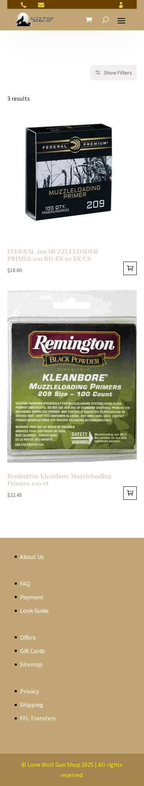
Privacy (29, 691)
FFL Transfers (38, 718)
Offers (28, 637)
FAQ (25, 583)
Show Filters (118, 72)
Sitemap (31, 664)
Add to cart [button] (130, 268)
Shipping (31, 704)
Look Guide (34, 610)
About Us (32, 556)
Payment (32, 597)
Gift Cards (32, 651)
